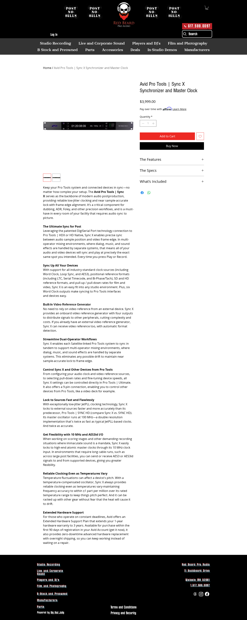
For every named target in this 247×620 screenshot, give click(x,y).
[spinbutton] (148, 123)
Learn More (179, 109)
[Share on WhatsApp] (149, 193)
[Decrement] (142, 123)
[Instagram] (201, 594)
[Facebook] (207, 594)
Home (47, 68)
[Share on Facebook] (142, 193)
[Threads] (195, 594)
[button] (207, 8)
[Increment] (153, 123)
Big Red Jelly (57, 612)
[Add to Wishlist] (200, 136)
